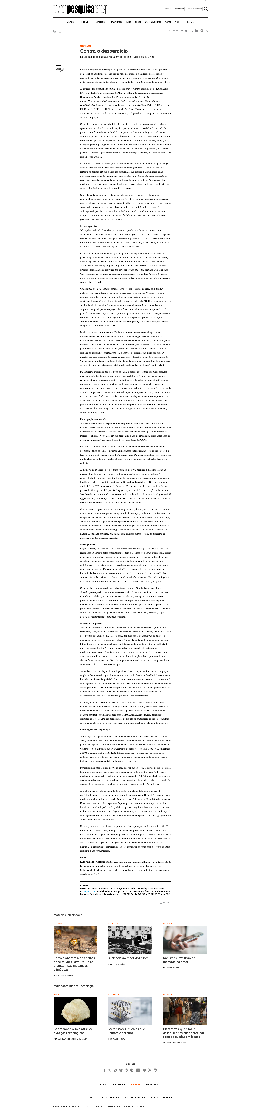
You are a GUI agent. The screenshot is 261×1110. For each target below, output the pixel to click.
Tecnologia (99, 22)
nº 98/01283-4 (88, 892)
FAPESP (93, 1098)
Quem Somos (119, 1085)
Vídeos (178, 22)
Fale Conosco (153, 1085)
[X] (110, 1070)
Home (103, 1085)
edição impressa (195, 9)
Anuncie (135, 1085)
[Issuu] (155, 1070)
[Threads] (126, 1070)
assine (168, 9)
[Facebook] (105, 1070)
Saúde (138, 22)
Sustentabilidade (153, 22)
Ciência (70, 22)
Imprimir (55, 31)
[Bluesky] (121, 1070)
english (197, 1)
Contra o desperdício (104, 51)
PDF (60, 31)
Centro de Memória (161, 1098)
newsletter (179, 9)
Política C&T (84, 22)
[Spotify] (144, 1070)
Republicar (175, 31)
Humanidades (115, 22)
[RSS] (149, 1070)
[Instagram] (115, 1070)
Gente (168, 22)
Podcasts (190, 22)
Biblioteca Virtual (135, 1098)
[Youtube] (138, 1070)
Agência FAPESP (110, 1098)
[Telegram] (132, 1070)
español (204, 1)
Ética (128, 22)
